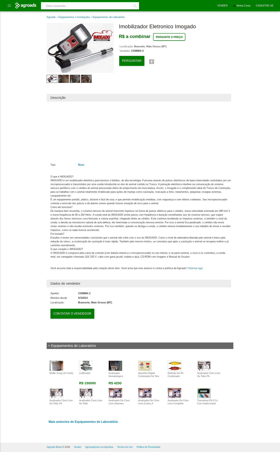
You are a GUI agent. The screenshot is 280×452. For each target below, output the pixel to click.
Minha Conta (243, 5)
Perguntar (132, 60)
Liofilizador (84, 373)
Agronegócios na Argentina (99, 447)
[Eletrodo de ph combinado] (174, 365)
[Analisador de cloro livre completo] (174, 393)
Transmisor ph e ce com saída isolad (207, 402)
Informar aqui (195, 268)
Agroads (51, 17)
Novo (81, 164)
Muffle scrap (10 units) (61, 373)
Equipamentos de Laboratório (109, 17)
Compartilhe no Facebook (151, 61)
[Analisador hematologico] (115, 365)
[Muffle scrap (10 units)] (56, 365)
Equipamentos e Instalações (74, 17)
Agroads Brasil (54, 447)
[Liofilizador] (86, 365)
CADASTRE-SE (265, 5)
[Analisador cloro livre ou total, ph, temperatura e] (204, 365)
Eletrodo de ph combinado (175, 375)
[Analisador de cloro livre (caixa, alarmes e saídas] (145, 393)
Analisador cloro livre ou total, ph (208, 375)
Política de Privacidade (148, 447)
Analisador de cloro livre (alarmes (119, 402)
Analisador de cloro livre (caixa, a (148, 402)
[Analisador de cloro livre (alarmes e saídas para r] (115, 393)
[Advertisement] (139, 132)
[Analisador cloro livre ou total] (86, 393)
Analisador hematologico (116, 375)
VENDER (222, 5)
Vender (77, 447)
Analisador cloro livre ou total (90, 402)
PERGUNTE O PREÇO (169, 37)
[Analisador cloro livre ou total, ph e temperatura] (56, 393)
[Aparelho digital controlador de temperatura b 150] (145, 365)
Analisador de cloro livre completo (178, 402)
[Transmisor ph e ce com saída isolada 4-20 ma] (204, 393)
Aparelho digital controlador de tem (148, 375)
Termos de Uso (125, 447)
